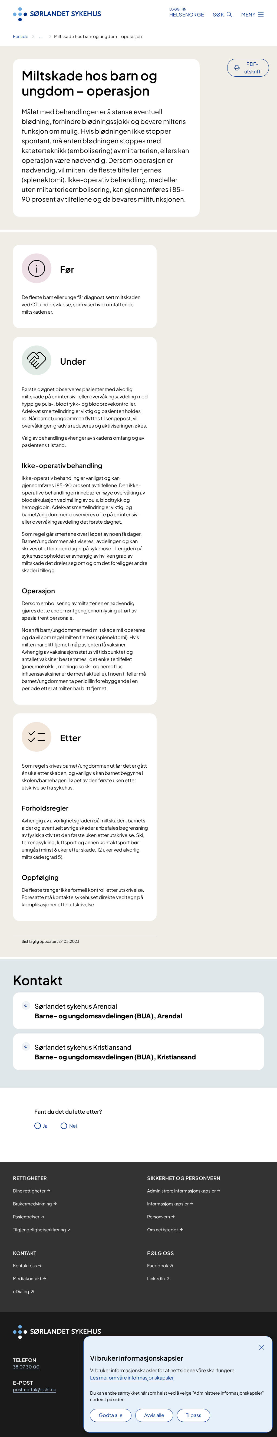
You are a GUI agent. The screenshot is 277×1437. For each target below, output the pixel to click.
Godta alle (111, 1415)
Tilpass (193, 1415)
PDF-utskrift (252, 67)
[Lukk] (261, 1347)
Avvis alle (154, 1415)
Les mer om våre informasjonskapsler (132, 1377)
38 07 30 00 (26, 1367)
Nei (73, 1126)
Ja (45, 1126)
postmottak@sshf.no (34, 1389)
